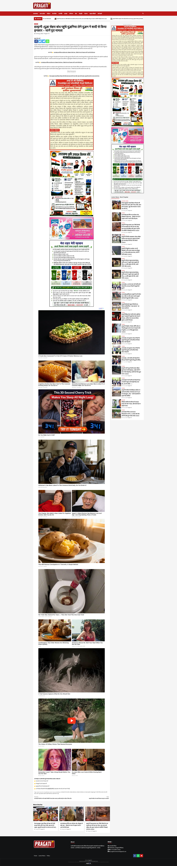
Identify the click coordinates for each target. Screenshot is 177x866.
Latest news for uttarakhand (43, 792)
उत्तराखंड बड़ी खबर (72, 792)
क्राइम (65, 13)
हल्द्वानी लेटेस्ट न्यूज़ (55, 793)
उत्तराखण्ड (35, 13)
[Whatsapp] (47, 41)
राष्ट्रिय (48, 13)
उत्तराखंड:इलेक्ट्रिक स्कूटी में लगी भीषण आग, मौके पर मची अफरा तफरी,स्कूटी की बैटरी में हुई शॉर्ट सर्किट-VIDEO (131, 296)
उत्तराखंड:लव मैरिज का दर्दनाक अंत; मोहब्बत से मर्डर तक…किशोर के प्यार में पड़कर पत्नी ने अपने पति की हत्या (71, 825)
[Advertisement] (95, 6)
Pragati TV (46, 33)
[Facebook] (36, 41)
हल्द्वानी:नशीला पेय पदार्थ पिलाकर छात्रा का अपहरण (99, 797)
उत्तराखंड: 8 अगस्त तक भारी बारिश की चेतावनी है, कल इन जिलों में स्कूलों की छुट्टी (131, 286)
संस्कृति (80, 13)
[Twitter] (40, 41)
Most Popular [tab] (124, 197)
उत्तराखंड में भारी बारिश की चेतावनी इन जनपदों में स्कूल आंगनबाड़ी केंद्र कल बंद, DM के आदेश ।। (131, 382)
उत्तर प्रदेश (42, 13)
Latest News (42, 855)
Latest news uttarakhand (55, 792)
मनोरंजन (71, 13)
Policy (48, 855)
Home (35, 855)
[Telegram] (43, 41)
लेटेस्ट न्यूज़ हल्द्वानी (40, 793)
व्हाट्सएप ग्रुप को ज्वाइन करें (42, 781)
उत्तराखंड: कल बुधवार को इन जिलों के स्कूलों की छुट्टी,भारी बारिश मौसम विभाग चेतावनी (131, 350)
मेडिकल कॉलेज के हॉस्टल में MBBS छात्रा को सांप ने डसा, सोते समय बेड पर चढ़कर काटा (131, 404)
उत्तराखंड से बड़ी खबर (80, 792)
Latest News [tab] (115, 197)
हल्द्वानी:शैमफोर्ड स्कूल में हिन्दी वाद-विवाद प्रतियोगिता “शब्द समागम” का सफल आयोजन (130, 306)
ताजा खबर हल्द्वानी (87, 792)
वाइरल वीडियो (93, 13)
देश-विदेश (54, 13)
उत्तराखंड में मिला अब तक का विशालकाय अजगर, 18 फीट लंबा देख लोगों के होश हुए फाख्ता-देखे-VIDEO (130, 414)
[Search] (143, 13)
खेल (76, 13)
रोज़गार (86, 13)
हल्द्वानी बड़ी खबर (49, 793)
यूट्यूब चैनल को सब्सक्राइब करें (42, 786)
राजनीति (60, 13)
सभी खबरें (100, 13)
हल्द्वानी (44, 793)
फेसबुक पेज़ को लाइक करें (41, 783)
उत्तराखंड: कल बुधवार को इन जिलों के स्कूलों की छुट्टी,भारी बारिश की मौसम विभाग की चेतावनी (131, 340)
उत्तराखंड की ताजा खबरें (65, 792)
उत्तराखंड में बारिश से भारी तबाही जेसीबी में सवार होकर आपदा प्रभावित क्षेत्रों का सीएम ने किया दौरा (53, 797)
